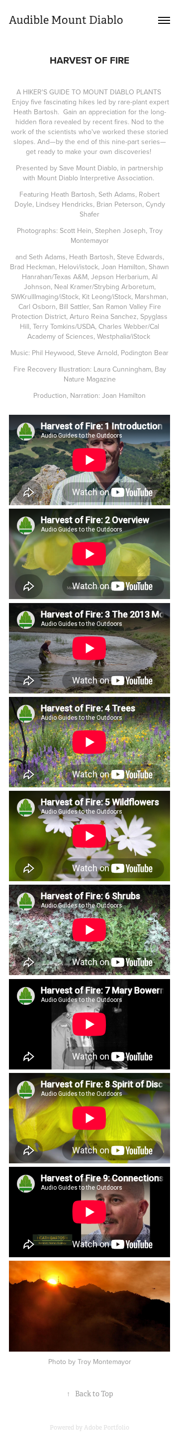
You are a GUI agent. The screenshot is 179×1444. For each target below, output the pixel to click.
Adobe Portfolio (106, 1428)
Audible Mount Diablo (66, 20)
